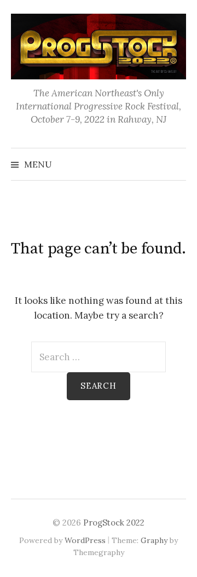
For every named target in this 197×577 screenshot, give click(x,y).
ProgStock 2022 (113, 522)
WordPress (85, 540)
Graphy (154, 540)
